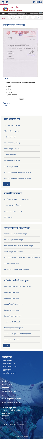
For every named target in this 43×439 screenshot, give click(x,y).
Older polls (6, 103)
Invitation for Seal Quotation (12, 322)
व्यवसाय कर (5, 416)
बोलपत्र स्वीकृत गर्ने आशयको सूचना (12, 316)
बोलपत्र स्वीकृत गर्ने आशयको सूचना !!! (13, 304)
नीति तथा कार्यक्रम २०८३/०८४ (12, 131)
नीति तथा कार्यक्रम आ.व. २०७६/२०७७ (13, 252)
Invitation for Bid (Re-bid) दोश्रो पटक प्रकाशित (17, 334)
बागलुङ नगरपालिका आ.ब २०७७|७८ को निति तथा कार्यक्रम (18, 246)
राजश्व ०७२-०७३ (8, 217)
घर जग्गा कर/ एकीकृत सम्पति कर (12, 410)
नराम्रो (10, 92)
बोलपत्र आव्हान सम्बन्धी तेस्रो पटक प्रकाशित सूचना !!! (17, 286)
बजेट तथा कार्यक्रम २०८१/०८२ (12, 161)
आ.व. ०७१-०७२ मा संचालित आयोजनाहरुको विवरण (16, 269)
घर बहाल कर (6, 413)
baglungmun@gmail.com (13, 399)
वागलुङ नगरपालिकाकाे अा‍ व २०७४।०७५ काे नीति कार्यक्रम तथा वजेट (22, 257)
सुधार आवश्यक (12, 95)
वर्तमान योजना (7, 370)
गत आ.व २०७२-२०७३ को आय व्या (12, 205)
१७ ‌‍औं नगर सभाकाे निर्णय (10, 137)
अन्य (7, 184)
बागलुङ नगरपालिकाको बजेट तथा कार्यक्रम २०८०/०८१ (17, 172)
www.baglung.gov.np (13, 402)
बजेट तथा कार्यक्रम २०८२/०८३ (12, 143)
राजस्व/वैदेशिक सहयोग (9, 373)
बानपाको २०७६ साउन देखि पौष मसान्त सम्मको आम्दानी (17, 199)
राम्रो (9, 86)
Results (5, 105)
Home (3, 18)
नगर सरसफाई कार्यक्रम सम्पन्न (11, 263)
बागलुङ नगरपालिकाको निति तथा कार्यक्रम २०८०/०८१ (17, 178)
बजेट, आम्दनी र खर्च (9, 364)
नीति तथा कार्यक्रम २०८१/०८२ (12, 166)
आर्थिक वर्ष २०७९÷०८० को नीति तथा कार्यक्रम (15, 234)
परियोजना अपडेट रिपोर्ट (10, 367)
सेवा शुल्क (5, 419)
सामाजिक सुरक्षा (7, 360)
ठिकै (9, 89)
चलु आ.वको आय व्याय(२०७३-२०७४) (13, 211)
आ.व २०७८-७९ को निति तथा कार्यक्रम (13, 240)
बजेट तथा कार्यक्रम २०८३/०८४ (12, 125)
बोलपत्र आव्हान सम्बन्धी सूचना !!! (12, 292)
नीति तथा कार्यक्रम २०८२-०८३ (12, 149)
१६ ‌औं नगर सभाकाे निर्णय (10, 155)
